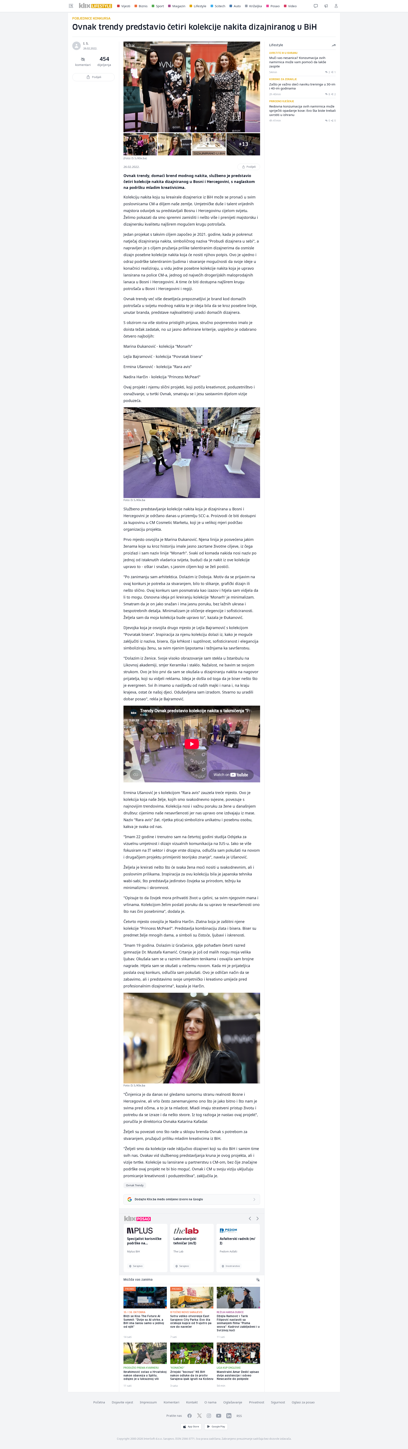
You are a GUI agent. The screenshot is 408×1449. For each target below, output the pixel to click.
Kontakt (192, 1402)
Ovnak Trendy (135, 1185)
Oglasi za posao (303, 1402)
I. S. (86, 43)
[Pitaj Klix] (316, 6)
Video (292, 6)
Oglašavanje (232, 1402)
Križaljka (255, 6)
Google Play (218, 1426)
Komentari (171, 1402)
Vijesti (125, 6)
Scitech (220, 6)
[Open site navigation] (71, 6)
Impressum (148, 1402)
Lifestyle (200, 6)
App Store (193, 1426)
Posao (275, 6)
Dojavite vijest (122, 1402)
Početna (99, 1402)
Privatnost (256, 1402)
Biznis (143, 6)
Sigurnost (278, 1402)
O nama (210, 1402)
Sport (160, 6)
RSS (239, 1416)
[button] (249, 1218)
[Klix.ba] (95, 5)
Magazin (178, 6)
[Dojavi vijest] (326, 6)
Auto (237, 6)
